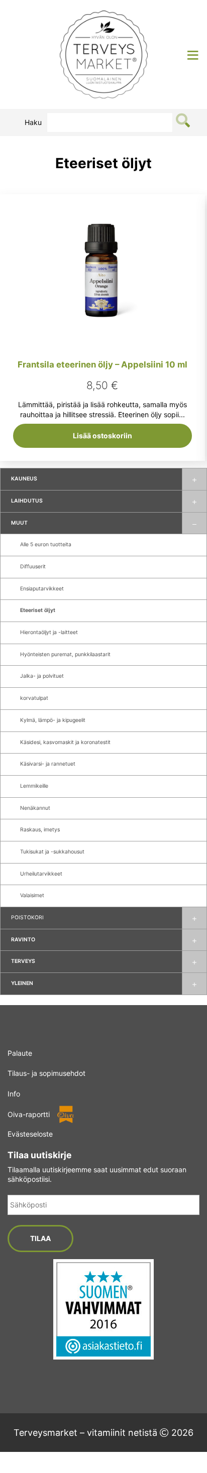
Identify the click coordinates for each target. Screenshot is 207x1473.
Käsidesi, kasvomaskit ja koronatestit (65, 742)
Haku (33, 122)
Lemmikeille (34, 786)
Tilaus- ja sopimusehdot (46, 1073)
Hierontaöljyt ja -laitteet (49, 632)
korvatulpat (34, 698)
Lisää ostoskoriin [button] (102, 435)
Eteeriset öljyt (37, 610)
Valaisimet (32, 895)
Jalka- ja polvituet (42, 676)
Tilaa (40, 1238)
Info (14, 1093)
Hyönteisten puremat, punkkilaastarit (65, 654)
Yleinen (22, 983)
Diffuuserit (33, 566)
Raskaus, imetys (40, 829)
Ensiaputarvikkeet (42, 588)
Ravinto (23, 939)
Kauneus (24, 478)
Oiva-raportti (29, 1114)
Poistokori (27, 917)
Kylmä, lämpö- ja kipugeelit (52, 720)
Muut (19, 523)
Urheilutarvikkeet (41, 874)
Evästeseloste (30, 1134)
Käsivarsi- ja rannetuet (47, 764)
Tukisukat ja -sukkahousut (52, 851)
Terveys (23, 961)
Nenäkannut (35, 808)
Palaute (20, 1053)
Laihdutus (27, 501)
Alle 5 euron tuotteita (45, 544)
